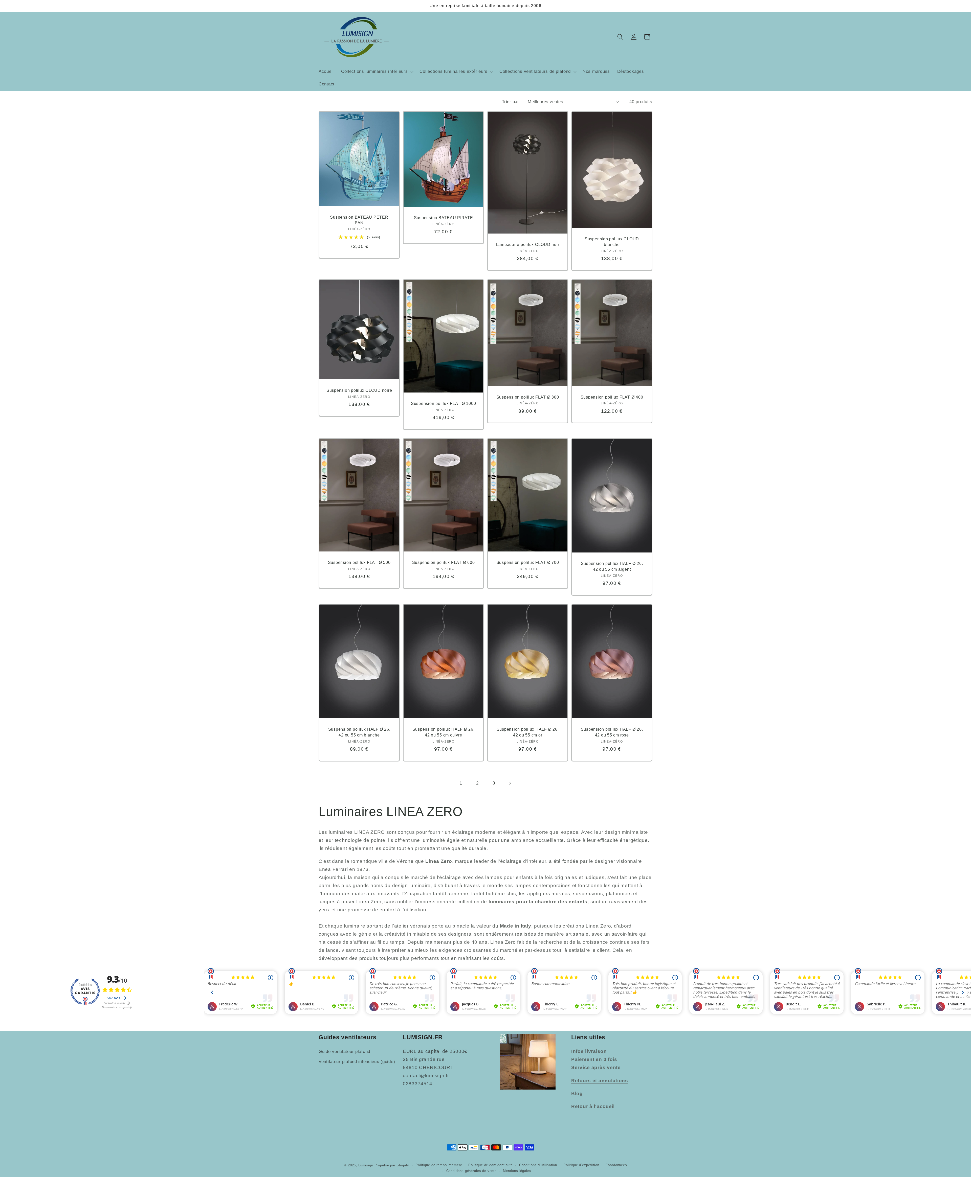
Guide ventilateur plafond (344, 1051)
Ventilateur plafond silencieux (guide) (357, 1061)
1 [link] (460, 783)
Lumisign (365, 1165)
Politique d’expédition (581, 1165)
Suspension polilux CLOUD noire (359, 390)
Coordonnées (616, 1165)
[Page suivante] (510, 783)
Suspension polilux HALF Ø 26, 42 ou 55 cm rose (612, 732)
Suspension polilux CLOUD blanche (612, 242)
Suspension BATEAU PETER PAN (359, 220)
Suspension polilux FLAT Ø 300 (527, 397)
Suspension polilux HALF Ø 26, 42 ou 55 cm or (528, 732)
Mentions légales (517, 1171)
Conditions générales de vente (471, 1171)
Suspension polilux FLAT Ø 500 (359, 562)
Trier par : (512, 101)
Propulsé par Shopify (391, 1165)
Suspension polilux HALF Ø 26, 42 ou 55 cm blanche (359, 732)
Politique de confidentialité (490, 1165)
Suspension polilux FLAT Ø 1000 (443, 403)
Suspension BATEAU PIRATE (443, 217)
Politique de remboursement (438, 1165)
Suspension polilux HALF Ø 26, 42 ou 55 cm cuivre (443, 732)
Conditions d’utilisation (538, 1165)
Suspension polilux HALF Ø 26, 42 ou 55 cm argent (612, 566)
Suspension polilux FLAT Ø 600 (443, 562)
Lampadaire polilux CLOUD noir (527, 244)
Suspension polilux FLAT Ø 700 (527, 562)
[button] (376, 71)
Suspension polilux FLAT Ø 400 (612, 397)
